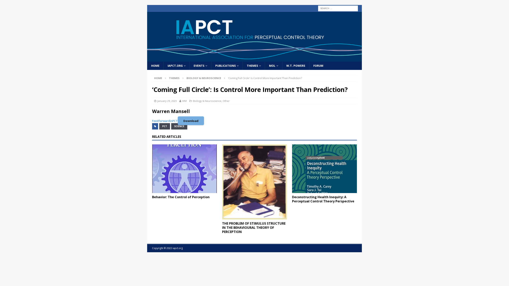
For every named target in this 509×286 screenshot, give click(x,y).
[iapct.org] (254, 59)
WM (184, 101)
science (179, 126)
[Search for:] (338, 8)
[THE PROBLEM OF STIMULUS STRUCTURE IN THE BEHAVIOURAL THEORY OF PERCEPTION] (254, 181)
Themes (252, 66)
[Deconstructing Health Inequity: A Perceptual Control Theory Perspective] (324, 168)
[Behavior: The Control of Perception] (184, 168)
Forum (318, 66)
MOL (272, 66)
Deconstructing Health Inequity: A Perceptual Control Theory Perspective (323, 199)
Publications (225, 66)
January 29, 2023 (167, 101)
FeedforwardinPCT (165, 121)
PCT (164, 126)
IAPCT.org (175, 66)
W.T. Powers (295, 66)
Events (199, 66)
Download (190, 121)
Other (226, 101)
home (155, 66)
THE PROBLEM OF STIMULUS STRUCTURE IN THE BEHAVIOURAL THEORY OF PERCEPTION (254, 227)
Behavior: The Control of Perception (181, 197)
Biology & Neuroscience (207, 101)
